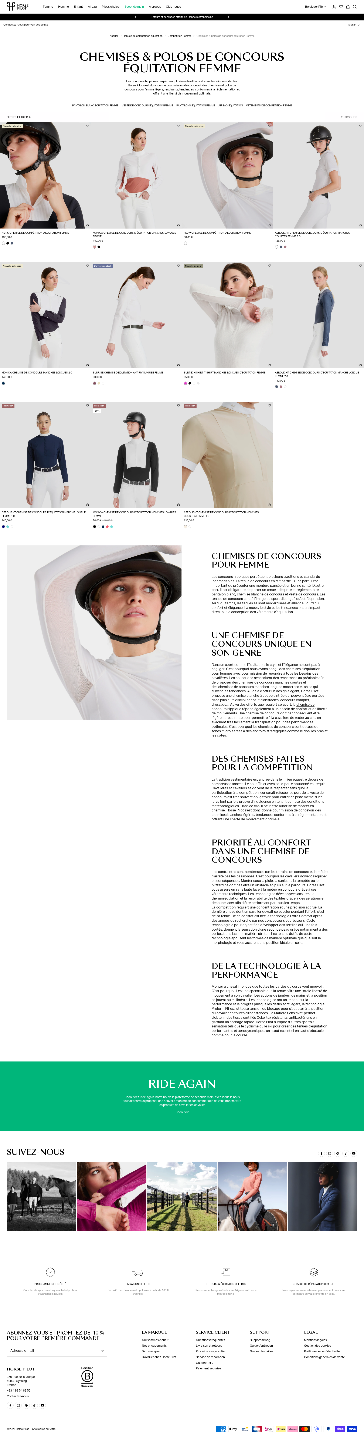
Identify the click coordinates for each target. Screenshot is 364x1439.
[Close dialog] (225, 639)
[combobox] (152, 750)
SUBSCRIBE (182, 792)
